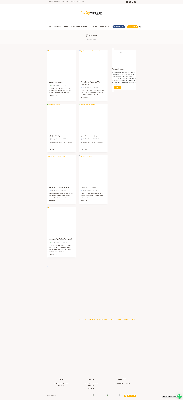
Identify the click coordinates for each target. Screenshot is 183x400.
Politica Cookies (116, 319)
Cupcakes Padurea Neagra (90, 136)
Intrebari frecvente (54, 2)
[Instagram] (130, 2)
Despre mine (57, 27)
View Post (53, 95)
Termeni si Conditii (129, 319)
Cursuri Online (104, 27)
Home (49, 27)
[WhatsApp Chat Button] (179, 396)
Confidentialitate (102, 319)
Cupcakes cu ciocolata (88, 187)
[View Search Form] (45, 27)
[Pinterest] (132, 2)
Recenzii (72, 2)
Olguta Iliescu (56, 85)
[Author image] (50, 85)
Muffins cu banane (56, 82)
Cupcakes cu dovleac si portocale (60, 239)
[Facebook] (127, 2)
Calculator (94, 27)
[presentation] (61, 64)
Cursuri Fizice (132, 27)
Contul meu (80, 2)
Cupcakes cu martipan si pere (59, 187)
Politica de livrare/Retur (87, 319)
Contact (65, 2)
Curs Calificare (118, 27)
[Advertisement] (124, 102)
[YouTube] (135, 2)
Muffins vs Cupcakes (56, 136)
